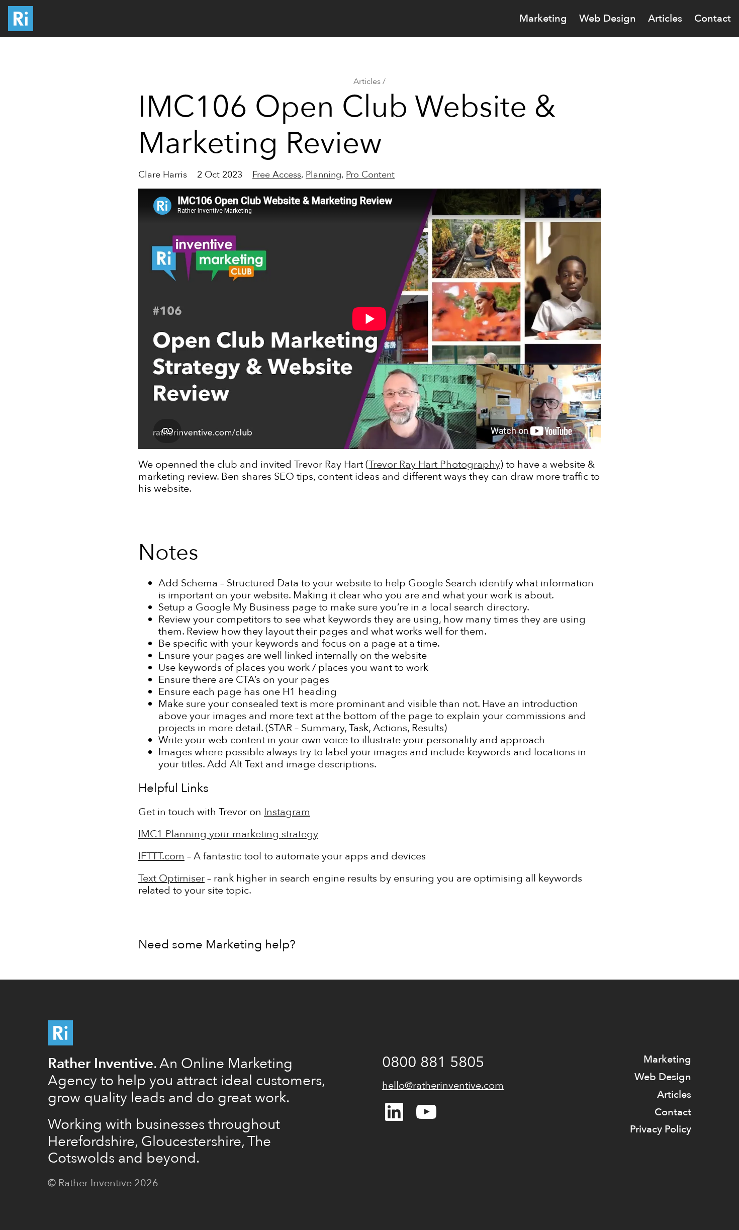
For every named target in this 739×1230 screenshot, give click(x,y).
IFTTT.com (161, 856)
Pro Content (370, 174)
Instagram (287, 812)
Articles (367, 81)
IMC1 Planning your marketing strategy (228, 834)
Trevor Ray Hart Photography (434, 464)
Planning (323, 174)
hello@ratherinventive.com (443, 1085)
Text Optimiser (171, 878)
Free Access (276, 174)
